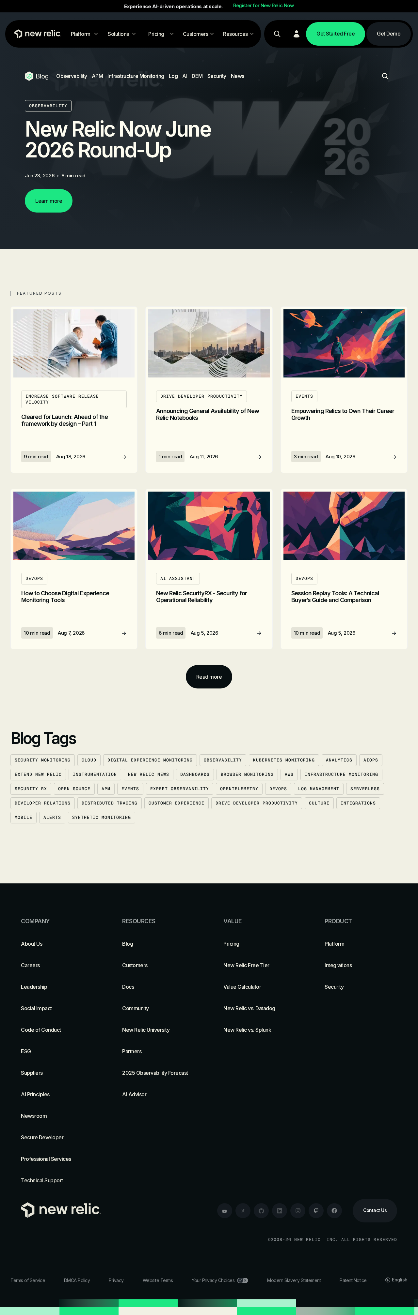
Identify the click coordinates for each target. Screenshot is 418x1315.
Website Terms (158, 1280)
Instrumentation (95, 774)
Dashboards (195, 774)
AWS (289, 774)
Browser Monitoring (247, 774)
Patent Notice (353, 1280)
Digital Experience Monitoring (150, 760)
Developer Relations (43, 803)
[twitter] (243, 1211)
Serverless (365, 788)
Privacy (116, 1280)
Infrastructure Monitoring (135, 76)
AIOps (370, 760)
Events (130, 788)
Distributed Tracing (109, 803)
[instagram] (298, 1211)
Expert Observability (179, 788)
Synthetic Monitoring (101, 817)
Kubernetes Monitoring (284, 760)
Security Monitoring (43, 760)
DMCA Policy (77, 1280)
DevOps (278, 788)
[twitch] (316, 1211)
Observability (71, 76)
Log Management (318, 788)
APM (97, 76)
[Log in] (296, 33)
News (237, 76)
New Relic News (148, 774)
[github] (261, 1211)
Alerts (52, 817)
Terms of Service (27, 1280)
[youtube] (225, 1211)
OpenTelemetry (239, 788)
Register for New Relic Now (263, 5)
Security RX (31, 788)
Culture (319, 803)
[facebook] (334, 1211)
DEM (197, 76)
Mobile (23, 817)
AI (184, 76)
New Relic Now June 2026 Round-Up (118, 139)
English (400, 1279)
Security (216, 76)
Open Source (74, 788)
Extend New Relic (38, 774)
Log (173, 76)
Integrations (358, 803)
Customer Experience (176, 803)
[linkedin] (279, 1211)
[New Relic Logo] (36, 33)
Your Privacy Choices (213, 1280)
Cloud (89, 760)
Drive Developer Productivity (257, 803)
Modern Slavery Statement (294, 1280)
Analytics (339, 760)
